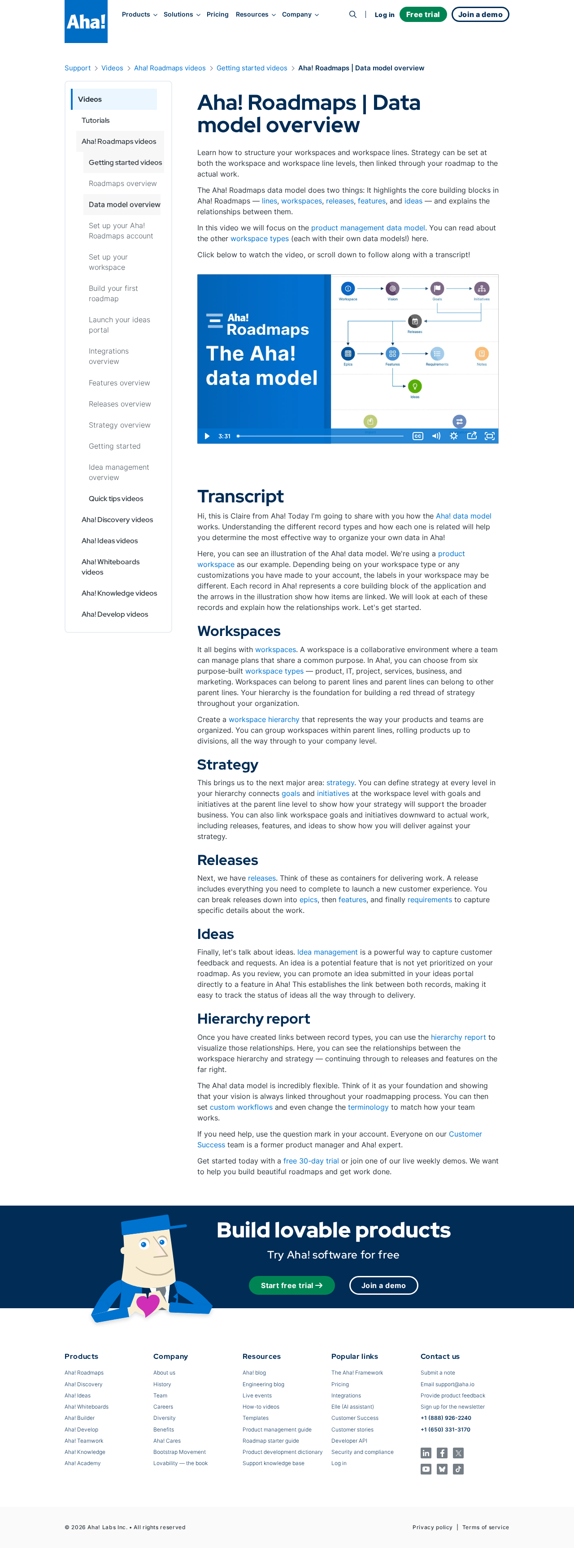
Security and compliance (362, 1452)
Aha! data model (463, 515)
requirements (430, 899)
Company (297, 14)
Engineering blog (263, 1384)
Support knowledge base (273, 1463)
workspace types (259, 238)
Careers (163, 1406)
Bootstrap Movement (179, 1452)
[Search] (353, 14)
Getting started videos (252, 68)
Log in (385, 14)
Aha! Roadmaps (84, 1372)
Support (78, 68)
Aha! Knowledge (85, 1452)
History (162, 1384)
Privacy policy (433, 1527)
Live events (257, 1395)
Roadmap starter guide (271, 1440)
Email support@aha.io (447, 1384)
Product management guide (277, 1429)
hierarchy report (458, 1037)
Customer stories (352, 1429)
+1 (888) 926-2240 (446, 1417)
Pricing (218, 14)
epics (308, 899)
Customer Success (354, 1417)
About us (164, 1372)
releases (340, 200)
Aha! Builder (80, 1417)
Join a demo (383, 1285)
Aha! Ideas (78, 1395)
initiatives (333, 793)
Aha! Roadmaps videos (170, 68)
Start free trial (287, 1285)
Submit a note (438, 1372)
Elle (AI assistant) (352, 1406)
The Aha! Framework (357, 1372)
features (372, 200)
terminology (368, 1107)
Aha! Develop (81, 1429)
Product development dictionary (283, 1452)
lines (269, 200)
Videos (112, 68)
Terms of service (485, 1527)
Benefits (163, 1429)
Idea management (327, 951)
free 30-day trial (311, 1160)
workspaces (301, 200)
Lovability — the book (180, 1463)
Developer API (349, 1440)
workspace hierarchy (264, 719)
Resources (252, 14)
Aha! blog (254, 1372)
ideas (413, 200)
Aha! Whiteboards (87, 1406)
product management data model (368, 227)
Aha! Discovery (84, 1384)
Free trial (423, 14)
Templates (256, 1417)
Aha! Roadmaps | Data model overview (361, 68)
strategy (340, 782)
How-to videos (261, 1406)
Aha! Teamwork (84, 1440)
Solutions (178, 14)
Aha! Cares (167, 1440)
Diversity (164, 1417)
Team (160, 1395)
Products (136, 14)
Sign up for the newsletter (453, 1406)
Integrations (346, 1395)
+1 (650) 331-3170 (445, 1429)
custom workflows (241, 1107)
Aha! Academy (83, 1463)
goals (291, 793)
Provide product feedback (453, 1395)
